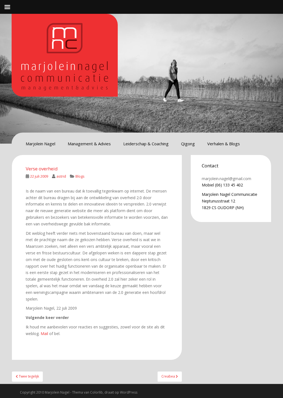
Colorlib (96, 392)
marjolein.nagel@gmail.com (226, 178)
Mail (44, 333)
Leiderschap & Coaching (146, 143)
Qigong (188, 143)
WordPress (128, 392)
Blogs (80, 176)
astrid (61, 176)
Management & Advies (89, 143)
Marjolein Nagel (40, 143)
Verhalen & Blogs (223, 143)
